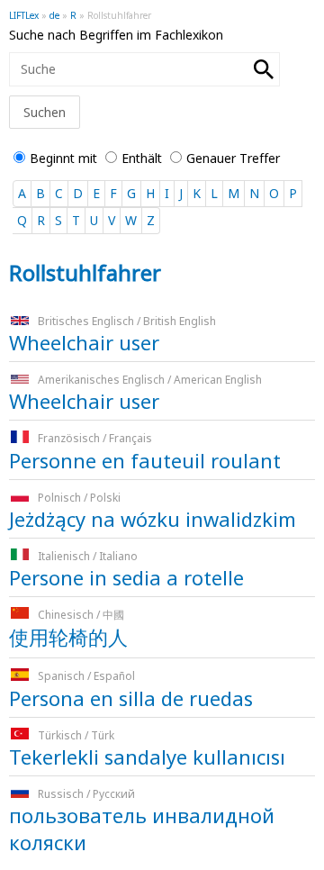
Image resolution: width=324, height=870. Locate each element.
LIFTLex (24, 15)
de (54, 15)
